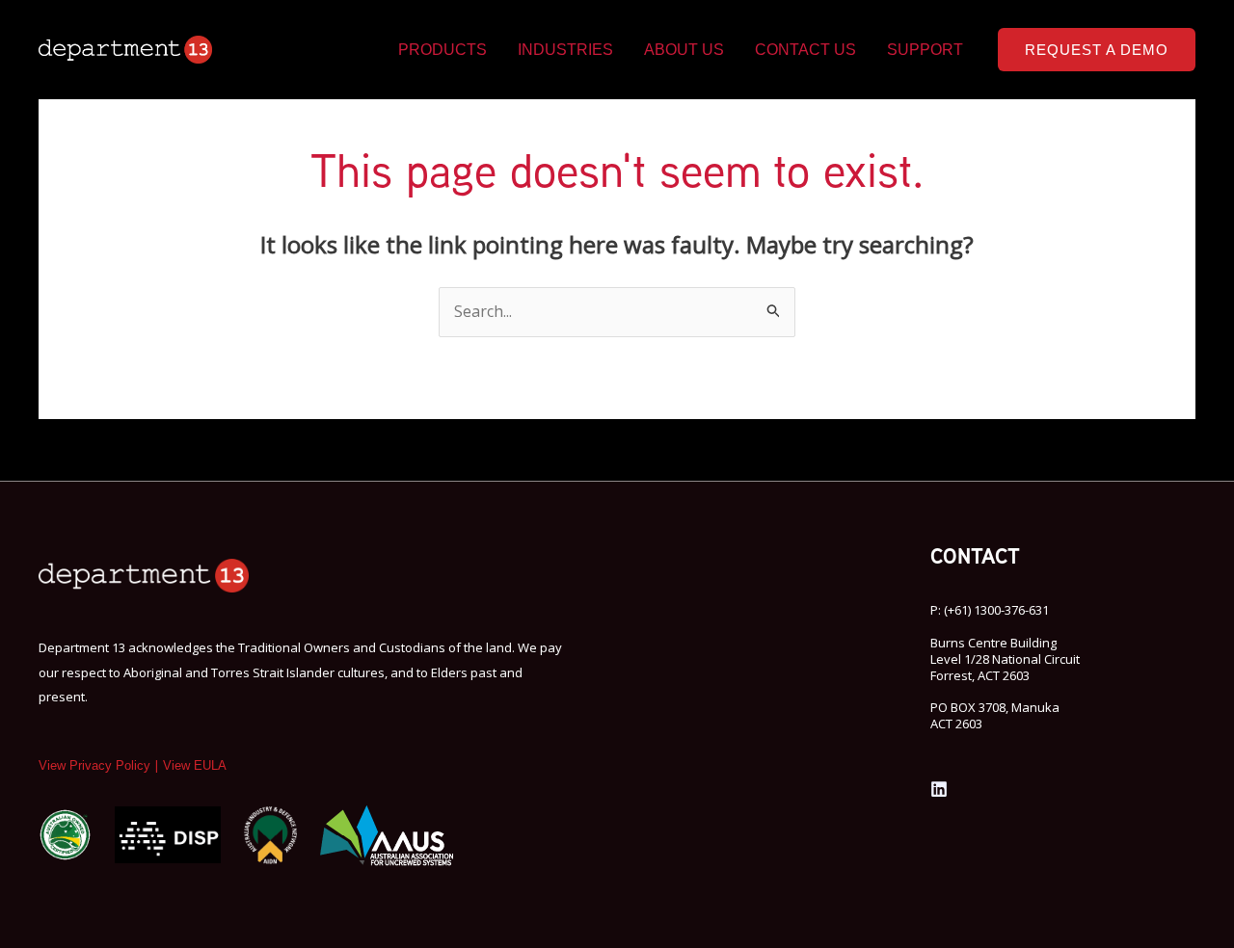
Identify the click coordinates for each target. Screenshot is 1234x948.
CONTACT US (805, 49)
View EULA (195, 765)
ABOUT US (684, 49)
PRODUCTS (442, 49)
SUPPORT (925, 49)
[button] (1096, 49)
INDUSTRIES (565, 49)
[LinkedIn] (939, 789)
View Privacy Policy (94, 765)
